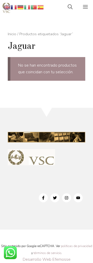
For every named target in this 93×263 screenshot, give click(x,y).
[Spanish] (40, 7)
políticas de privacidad (76, 246)
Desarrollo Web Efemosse (47, 259)
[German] (20, 7)
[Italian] (27, 7)
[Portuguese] (34, 7)
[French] (14, 7)
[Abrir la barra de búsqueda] (70, 7)
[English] (7, 7)
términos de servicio (47, 253)
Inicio (12, 34)
